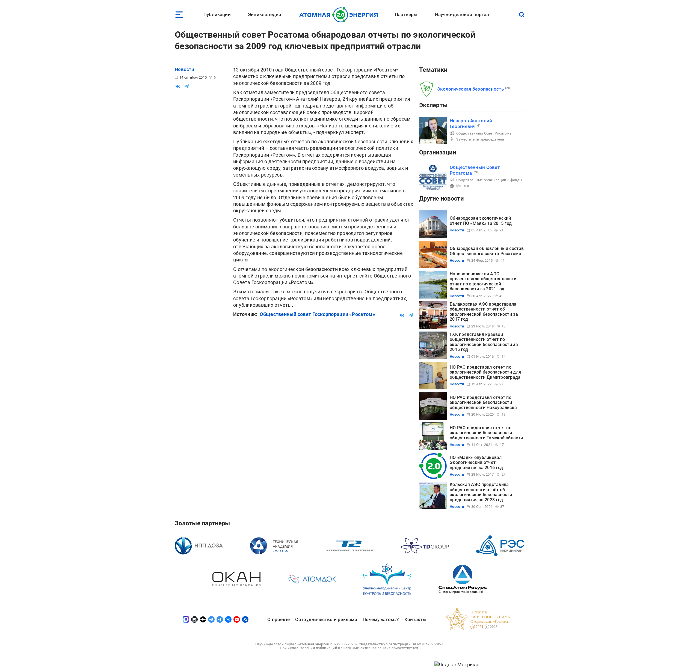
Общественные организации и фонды (489, 180)
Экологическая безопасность (470, 89)
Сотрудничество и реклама (326, 619)
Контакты (415, 619)
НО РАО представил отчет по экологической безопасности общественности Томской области (486, 432)
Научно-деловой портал (462, 14)
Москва (462, 186)
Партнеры (406, 14)
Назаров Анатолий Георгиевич (471, 123)
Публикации (217, 14)
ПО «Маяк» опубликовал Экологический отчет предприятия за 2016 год (476, 462)
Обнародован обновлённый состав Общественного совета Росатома (487, 251)
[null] (178, 86)
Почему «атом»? (381, 619)
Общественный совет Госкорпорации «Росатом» (317, 314)
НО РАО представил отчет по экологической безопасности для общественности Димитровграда (485, 372)
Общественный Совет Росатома (483, 133)
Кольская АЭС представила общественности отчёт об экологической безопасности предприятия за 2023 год (481, 492)
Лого (340, 15)
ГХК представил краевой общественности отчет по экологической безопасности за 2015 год (484, 342)
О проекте (278, 619)
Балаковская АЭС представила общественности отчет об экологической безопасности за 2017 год (484, 312)
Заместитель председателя (480, 139)
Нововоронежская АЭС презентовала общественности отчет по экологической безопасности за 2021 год (483, 281)
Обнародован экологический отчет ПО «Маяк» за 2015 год (481, 221)
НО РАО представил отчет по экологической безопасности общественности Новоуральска (483, 402)
